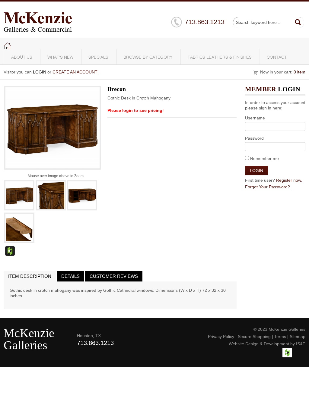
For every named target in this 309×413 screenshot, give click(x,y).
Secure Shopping (254, 336)
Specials (98, 57)
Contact (277, 57)
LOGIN (39, 72)
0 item (299, 72)
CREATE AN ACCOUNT (75, 72)
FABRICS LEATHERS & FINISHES (220, 57)
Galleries (25, 345)
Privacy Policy (221, 336)
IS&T (300, 343)
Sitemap (297, 336)
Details (70, 276)
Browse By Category (148, 57)
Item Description (29, 276)
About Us (21, 57)
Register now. (289, 180)
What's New (60, 57)
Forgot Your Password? (267, 186)
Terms (280, 336)
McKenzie (29, 333)
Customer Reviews (114, 276)
